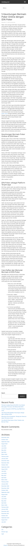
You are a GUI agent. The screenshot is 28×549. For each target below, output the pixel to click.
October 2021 (4, 515)
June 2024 (3, 448)
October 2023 (4, 465)
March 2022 (4, 505)
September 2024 (5, 441)
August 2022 (4, 494)
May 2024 (3, 450)
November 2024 (5, 437)
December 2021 (5, 511)
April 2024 (3, 452)
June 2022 (3, 498)
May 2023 (3, 475)
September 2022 (5, 492)
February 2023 (5, 481)
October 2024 (4, 439)
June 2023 (3, 473)
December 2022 (5, 486)
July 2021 (3, 522)
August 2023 (4, 469)
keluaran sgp (4, 531)
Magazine (6, 545)
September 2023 (5, 467)
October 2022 (4, 490)
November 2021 (5, 513)
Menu (4, 8)
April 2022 (3, 503)
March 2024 (4, 454)
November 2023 (5, 463)
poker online (4, 113)
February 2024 (5, 456)
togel (2, 534)
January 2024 (4, 458)
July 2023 (3, 471)
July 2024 (3, 446)
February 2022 (5, 507)
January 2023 (4, 484)
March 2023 (4, 479)
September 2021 (5, 517)
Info (6, 388)
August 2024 (4, 443)
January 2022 (4, 509)
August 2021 (4, 520)
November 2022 (5, 488)
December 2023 (5, 460)
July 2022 (3, 496)
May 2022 (3, 501)
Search (3, 393)
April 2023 (3, 477)
